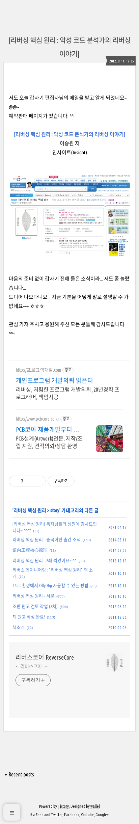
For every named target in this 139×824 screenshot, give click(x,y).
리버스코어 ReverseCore (45, 657)
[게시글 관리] (38, 481)
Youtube (87, 815)
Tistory (63, 806)
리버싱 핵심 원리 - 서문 (33, 595)
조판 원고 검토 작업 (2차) (35, 606)
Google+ (102, 815)
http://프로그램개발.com (38, 370)
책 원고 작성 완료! (28, 616)
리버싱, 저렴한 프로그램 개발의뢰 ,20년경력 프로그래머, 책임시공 (67, 393)
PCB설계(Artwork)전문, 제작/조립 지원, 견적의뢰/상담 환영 (49, 442)
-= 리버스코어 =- (31, 666)
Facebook (71, 815)
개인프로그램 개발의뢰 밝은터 (54, 380)
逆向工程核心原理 (30, 550)
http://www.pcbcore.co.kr (37, 419)
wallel (95, 806)
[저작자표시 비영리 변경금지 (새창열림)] (84, 481)
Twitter (56, 815)
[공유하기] (29, 481)
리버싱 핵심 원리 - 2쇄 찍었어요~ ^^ (44, 560)
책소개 (18, 627)
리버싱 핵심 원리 (29, 510)
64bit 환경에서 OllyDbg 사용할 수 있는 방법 (50, 585)
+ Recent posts (19, 774)
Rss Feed (37, 815)
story (54, 510)
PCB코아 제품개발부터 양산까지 (47, 429)
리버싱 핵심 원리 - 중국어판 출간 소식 (46, 539)
